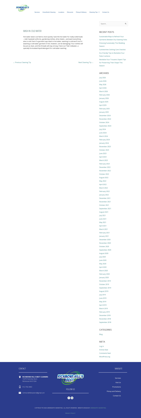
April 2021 (102, 226)
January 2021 (104, 236)
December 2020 (104, 240)
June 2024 (102, 133)
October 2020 (104, 246)
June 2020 (102, 260)
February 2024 (104, 140)
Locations (61, 12)
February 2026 (104, 95)
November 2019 (105, 281)
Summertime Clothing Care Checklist (112, 50)
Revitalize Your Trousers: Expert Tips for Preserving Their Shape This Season (112, 62)
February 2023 (104, 164)
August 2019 (103, 291)
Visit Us (118, 382)
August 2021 (103, 212)
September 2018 (105, 322)
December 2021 (104, 198)
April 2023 (102, 157)
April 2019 (102, 305)
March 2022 (103, 188)
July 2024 (102, 129)
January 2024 (104, 143)
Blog (101, 334)
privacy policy (70, 413)
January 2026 (104, 98)
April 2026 (102, 88)
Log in (101, 346)
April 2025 (102, 105)
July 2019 (102, 295)
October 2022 (104, 174)
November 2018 (105, 319)
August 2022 (103, 178)
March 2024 (103, 136)
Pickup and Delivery (114, 391)
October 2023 (104, 150)
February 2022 (104, 191)
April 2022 (102, 184)
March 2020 (103, 271)
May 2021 (102, 222)
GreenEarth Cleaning (49, 12)
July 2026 (102, 78)
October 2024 (104, 122)
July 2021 (102, 215)
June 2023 (102, 153)
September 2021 (105, 209)
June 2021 (102, 219)
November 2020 (105, 243)
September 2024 (105, 126)
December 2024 (104, 115)
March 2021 (103, 229)
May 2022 (102, 181)
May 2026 (102, 84)
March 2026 (103, 91)
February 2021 (104, 233)
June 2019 (102, 298)
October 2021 (104, 205)
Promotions (116, 387)
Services (37, 12)
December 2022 (104, 167)
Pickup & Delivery (81, 12)
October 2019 (104, 284)
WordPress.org (104, 357)
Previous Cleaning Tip (22, 62)
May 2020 (102, 264)
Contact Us (105, 12)
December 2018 (104, 315)
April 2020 (102, 267)
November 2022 (105, 171)
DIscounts (70, 12)
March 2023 (103, 160)
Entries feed (103, 350)
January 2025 (104, 112)
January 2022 (104, 195)
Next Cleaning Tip (85, 62)
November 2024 (105, 119)
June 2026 (102, 81)
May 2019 (102, 302)
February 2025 (104, 109)
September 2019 (105, 288)
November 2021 (105, 202)
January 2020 (104, 277)
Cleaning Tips (93, 12)
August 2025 (103, 102)
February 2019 (104, 312)
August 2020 (103, 253)
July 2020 (102, 257)
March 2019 (103, 308)
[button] (94, 12)
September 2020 (105, 250)
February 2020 (104, 274)
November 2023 (105, 146)
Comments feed (105, 353)
